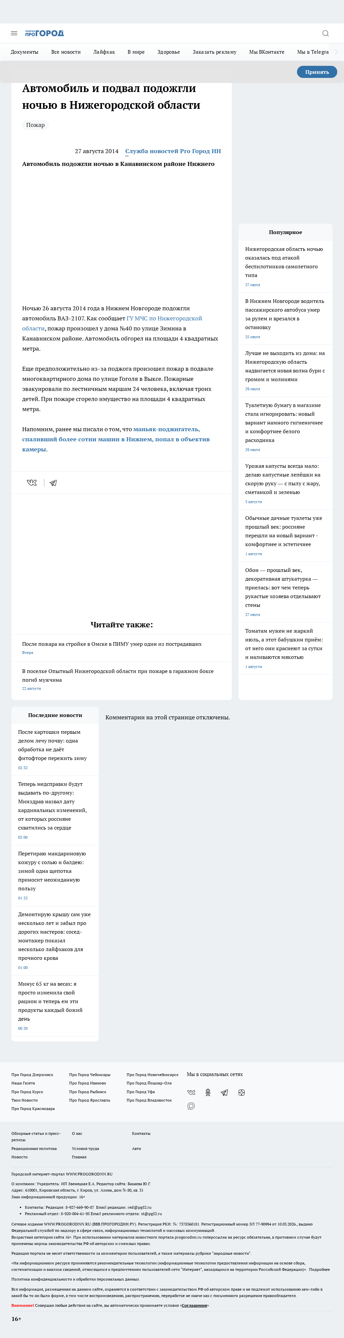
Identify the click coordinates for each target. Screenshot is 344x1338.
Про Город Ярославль (89, 1100)
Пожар (35, 125)
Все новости (66, 52)
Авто (136, 1148)
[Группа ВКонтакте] (191, 1092)
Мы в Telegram (315, 52)
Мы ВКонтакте (267, 52)
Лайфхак (104, 52)
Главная (79, 1156)
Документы (25, 52)
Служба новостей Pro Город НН (173, 151)
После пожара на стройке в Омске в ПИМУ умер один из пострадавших (112, 647)
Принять (317, 72)
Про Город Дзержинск (32, 1074)
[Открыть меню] (14, 33)
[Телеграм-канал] (224, 1092)
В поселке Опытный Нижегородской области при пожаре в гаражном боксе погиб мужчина (118, 679)
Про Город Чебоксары (90, 1074)
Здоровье (169, 52)
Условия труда (85, 1148)
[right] (336, 52)
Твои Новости (24, 1100)
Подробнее (319, 1269)
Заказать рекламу (214, 52)
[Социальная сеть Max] (191, 1106)
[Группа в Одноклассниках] (208, 1092)
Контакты (141, 1133)
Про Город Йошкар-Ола (149, 1082)
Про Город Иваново (87, 1082)
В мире (136, 52)
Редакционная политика (34, 1148)
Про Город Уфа (141, 1091)
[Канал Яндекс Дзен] (241, 1092)
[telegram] (55, 482)
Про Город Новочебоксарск (152, 1074)
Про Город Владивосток (149, 1100)
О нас (77, 1133)
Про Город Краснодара (33, 1108)
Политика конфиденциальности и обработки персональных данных (75, 1279)
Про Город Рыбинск (87, 1091)
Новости (19, 1156)
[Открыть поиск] (325, 33)
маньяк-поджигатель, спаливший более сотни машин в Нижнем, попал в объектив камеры (116, 439)
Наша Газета (23, 1082)
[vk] (32, 482)
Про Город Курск (27, 1091)
